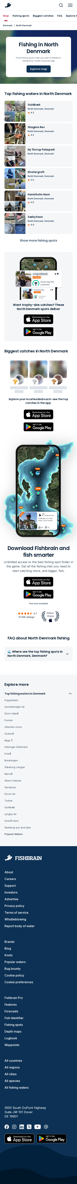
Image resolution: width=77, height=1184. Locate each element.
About (8, 872)
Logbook (10, 1038)
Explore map (38, 69)
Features (10, 1004)
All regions (12, 1067)
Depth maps (12, 1031)
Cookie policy (14, 975)
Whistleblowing (15, 919)
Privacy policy (14, 906)
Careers (10, 879)
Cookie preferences (18, 982)
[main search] (61, 5)
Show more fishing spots (38, 240)
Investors (10, 892)
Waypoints (11, 1045)
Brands (9, 942)
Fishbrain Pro (13, 998)
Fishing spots (13, 1025)
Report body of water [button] (19, 926)
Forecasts (11, 1011)
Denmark (7, 25)
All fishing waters (16, 1087)
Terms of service (16, 912)
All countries (13, 1060)
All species (12, 1081)
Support (10, 885)
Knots (8, 955)
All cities (10, 1074)
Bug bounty (12, 968)
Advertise (11, 899)
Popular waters (15, 962)
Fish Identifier (14, 1018)
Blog (7, 948)
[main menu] (70, 5)
